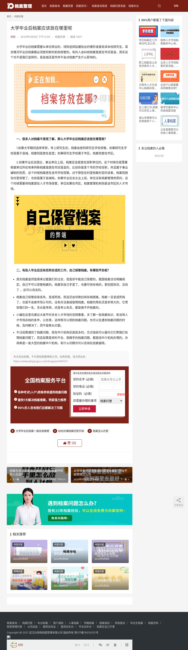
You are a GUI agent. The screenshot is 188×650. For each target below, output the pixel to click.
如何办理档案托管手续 (71, 430)
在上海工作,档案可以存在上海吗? (148, 109)
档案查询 (55, 5)
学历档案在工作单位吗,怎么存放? (148, 41)
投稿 (175, 5)
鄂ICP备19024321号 (86, 632)
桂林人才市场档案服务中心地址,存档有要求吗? (169, 41)
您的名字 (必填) (83, 379)
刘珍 (13, 36)
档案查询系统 (99, 5)
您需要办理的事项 (85, 400)
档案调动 (104, 622)
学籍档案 (89, 622)
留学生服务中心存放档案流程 (169, 109)
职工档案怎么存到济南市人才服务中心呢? (148, 64)
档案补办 (134, 5)
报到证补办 (67, 626)
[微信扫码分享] (100, 645)
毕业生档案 (136, 622)
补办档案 (43, 622)
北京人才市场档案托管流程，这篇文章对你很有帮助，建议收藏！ (169, 64)
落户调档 (58, 622)
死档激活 (120, 622)
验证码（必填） (98, 394)
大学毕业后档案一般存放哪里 (32, 430)
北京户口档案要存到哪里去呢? (169, 86)
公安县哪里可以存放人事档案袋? (169, 131)
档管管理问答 (14, 626)
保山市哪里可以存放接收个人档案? (148, 119)
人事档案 (73, 622)
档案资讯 (81, 5)
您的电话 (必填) (83, 386)
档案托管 (68, 5)
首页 (44, 5)
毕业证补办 (85, 626)
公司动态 (32, 626)
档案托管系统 (118, 5)
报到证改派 (49, 626)
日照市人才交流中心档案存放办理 (148, 86)
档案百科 (153, 622)
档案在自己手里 (106, 626)
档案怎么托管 (100, 430)
